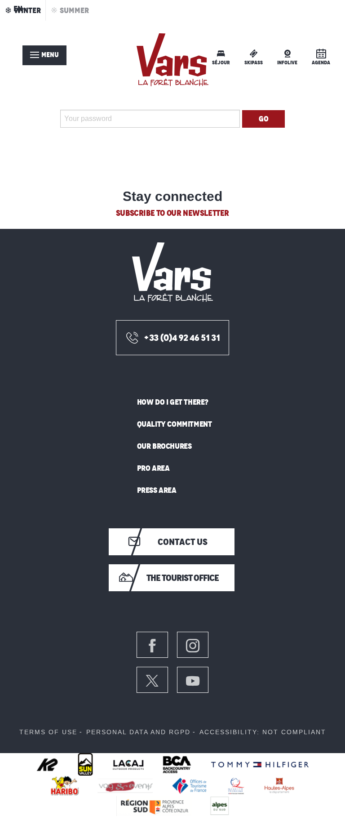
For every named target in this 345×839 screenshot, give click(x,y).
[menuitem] (172, 59)
